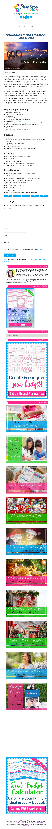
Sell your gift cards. (11, 145)
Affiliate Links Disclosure (37, 822)
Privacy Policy (12, 822)
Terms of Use (20, 822)
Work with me (25, 825)
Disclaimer (27, 822)
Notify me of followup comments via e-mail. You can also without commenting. (24, 249)
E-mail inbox (17, 121)
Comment (7, 209)
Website (6, 242)
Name (6, 228)
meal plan (13, 160)
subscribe (42, 249)
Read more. (23, 282)
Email (6, 235)
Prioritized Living (26, 9)
